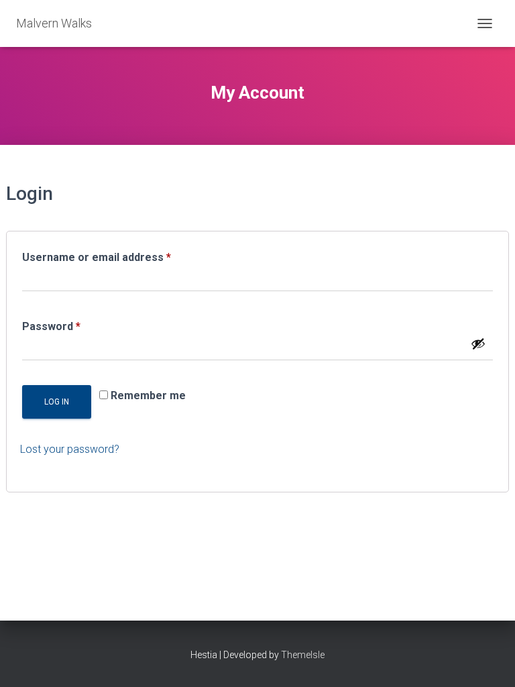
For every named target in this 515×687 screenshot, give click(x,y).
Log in (56, 402)
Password (73, 326)
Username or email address (119, 257)
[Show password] (478, 343)
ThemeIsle (303, 654)
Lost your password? (69, 449)
